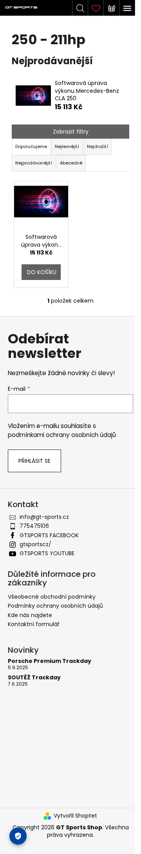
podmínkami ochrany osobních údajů (62, 435)
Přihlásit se (34, 461)
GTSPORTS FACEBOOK (49, 535)
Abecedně (71, 163)
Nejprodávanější (33, 163)
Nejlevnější (67, 146)
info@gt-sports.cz (44, 517)
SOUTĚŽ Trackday (34, 678)
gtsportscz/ (35, 544)
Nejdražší (97, 146)
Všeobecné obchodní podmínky (52, 597)
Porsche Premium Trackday (49, 661)
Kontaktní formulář (34, 624)
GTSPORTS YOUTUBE (47, 553)
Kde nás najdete (30, 615)
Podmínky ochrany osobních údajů (55, 606)
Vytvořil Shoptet (75, 816)
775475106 (34, 526)
